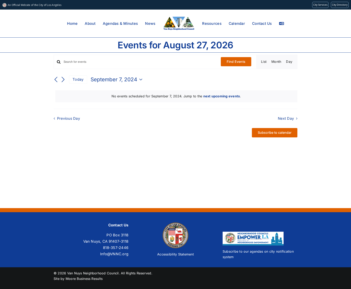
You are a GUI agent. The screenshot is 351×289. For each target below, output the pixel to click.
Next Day (286, 118)
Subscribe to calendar (274, 133)
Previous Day (68, 118)
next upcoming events (221, 96)
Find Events (236, 62)
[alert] (176, 96)
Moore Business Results (84, 279)
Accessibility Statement (175, 254)
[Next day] (63, 79)
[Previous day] (56, 79)
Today (78, 79)
